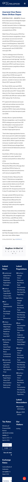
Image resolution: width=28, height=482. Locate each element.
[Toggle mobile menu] (25, 3)
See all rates (8, 453)
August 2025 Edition (21, 413)
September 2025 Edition (21, 408)
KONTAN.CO (18, 239)
